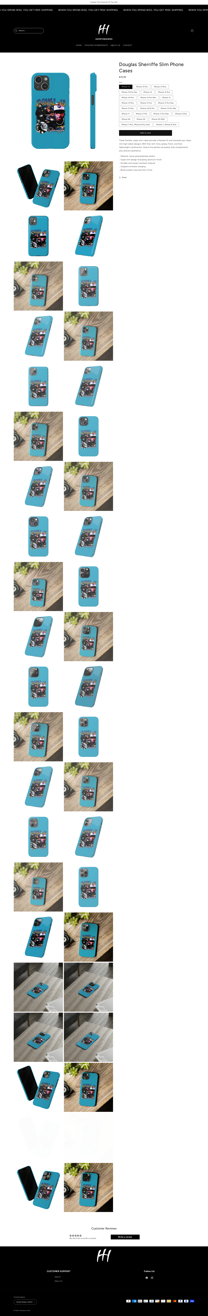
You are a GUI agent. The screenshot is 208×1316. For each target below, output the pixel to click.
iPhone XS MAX (158, 119)
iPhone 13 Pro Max (166, 103)
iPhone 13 (166, 97)
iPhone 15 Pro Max (129, 92)
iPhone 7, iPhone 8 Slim (166, 124)
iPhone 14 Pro (164, 92)
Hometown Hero (25, 1310)
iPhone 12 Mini (128, 108)
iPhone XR (126, 119)
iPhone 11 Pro (141, 114)
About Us (58, 1281)
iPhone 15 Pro (142, 87)
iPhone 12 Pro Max (168, 108)
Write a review (125, 1237)
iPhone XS (141, 119)
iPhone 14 (147, 92)
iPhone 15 (126, 87)
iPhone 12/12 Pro (147, 108)
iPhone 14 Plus (128, 97)
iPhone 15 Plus (160, 87)
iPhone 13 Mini (128, 103)
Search (58, 1277)
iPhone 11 (126, 114)
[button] (29, 30)
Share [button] (124, 177)
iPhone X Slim (181, 114)
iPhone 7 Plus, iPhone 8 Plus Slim (136, 124)
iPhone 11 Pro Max (161, 114)
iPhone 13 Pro (146, 103)
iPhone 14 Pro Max (148, 97)
